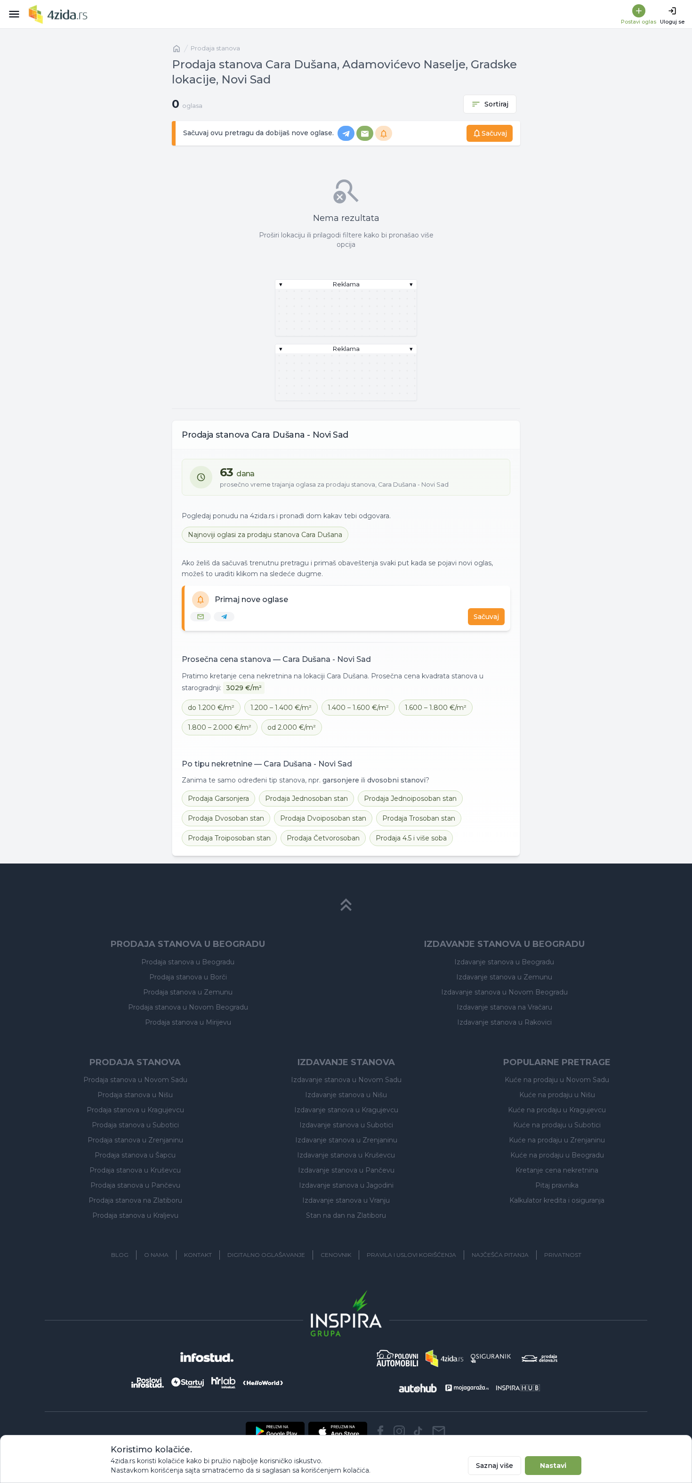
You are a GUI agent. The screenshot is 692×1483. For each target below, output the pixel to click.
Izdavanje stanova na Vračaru (504, 1007)
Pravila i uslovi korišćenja (411, 1254)
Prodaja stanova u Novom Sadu (135, 1080)
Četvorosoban (323, 838)
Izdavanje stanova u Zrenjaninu (346, 1140)
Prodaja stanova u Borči (188, 977)
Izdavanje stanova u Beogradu (504, 962)
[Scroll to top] (346, 905)
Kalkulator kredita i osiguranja (556, 1200)
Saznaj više (494, 1465)
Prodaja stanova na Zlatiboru (135, 1200)
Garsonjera (218, 798)
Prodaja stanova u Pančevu (135, 1185)
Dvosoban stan (226, 818)
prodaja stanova (215, 48)
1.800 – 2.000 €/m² (219, 727)
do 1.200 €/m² (211, 707)
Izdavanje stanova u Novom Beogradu (504, 992)
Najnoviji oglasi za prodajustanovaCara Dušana (265, 534)
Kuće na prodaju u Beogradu (557, 1155)
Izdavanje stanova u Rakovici (504, 1022)
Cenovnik (336, 1254)
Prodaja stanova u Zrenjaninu (135, 1140)
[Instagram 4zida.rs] (399, 1431)
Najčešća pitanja (500, 1254)
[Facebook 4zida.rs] (380, 1431)
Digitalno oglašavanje (266, 1254)
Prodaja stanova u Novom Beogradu (188, 1007)
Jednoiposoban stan (410, 798)
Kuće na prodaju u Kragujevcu (557, 1110)
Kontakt (198, 1254)
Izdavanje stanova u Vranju (346, 1200)
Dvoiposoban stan (323, 818)
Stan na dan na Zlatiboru (346, 1215)
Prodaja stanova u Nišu (135, 1095)
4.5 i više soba (411, 838)
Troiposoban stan (229, 838)
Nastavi (553, 1465)
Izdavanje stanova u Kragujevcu (346, 1110)
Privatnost (562, 1254)
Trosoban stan (418, 818)
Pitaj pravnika (557, 1185)
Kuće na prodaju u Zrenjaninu (557, 1140)
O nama (156, 1254)
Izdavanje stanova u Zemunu (504, 977)
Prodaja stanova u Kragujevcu (135, 1110)
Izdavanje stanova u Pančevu (346, 1170)
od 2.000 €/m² (291, 727)
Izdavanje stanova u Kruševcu (346, 1155)
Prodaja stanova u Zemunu (188, 992)
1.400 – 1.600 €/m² (358, 707)
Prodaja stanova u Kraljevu (135, 1215)
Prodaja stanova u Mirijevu (188, 1022)
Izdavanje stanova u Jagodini (346, 1185)
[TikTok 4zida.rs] (418, 1431)
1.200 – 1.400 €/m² (281, 707)
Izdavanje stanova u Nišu (346, 1095)
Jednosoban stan (306, 798)
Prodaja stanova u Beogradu (187, 962)
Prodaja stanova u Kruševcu (135, 1170)
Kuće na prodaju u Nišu (557, 1095)
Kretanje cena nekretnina (556, 1170)
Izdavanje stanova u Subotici (346, 1125)
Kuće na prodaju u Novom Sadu (557, 1080)
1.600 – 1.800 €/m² (436, 707)
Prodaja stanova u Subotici (135, 1125)
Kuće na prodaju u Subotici (557, 1125)
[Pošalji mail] (438, 1431)
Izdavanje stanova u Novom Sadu (346, 1080)
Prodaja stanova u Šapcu (135, 1155)
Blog (120, 1254)
